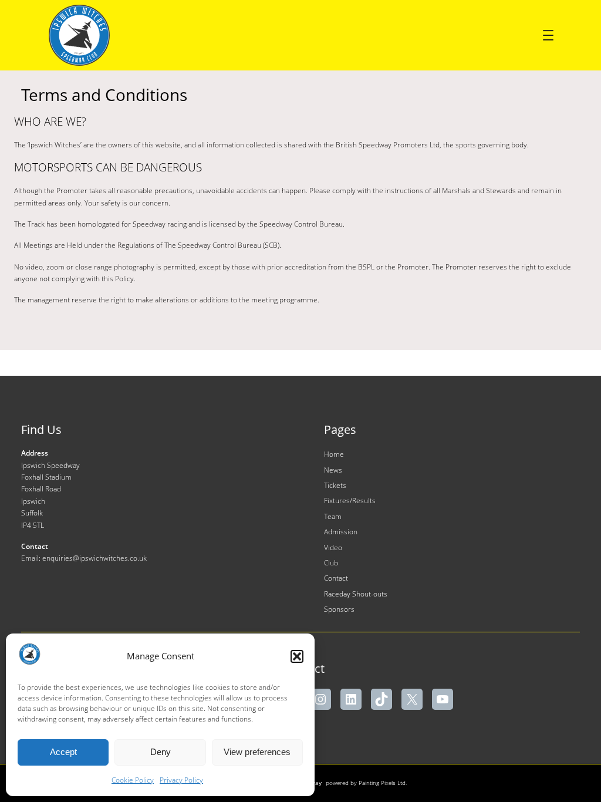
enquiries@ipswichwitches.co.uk (94, 558)
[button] (297, 656)
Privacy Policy (181, 780)
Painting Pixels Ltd (382, 783)
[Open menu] (548, 35)
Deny (160, 752)
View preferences (257, 752)
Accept (63, 752)
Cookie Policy (133, 780)
